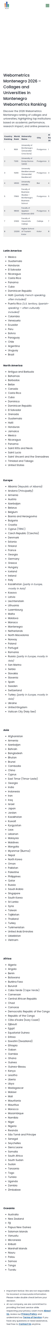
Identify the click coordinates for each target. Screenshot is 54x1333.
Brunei (11, 761)
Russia (12, 656)
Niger (11, 1122)
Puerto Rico (14, 303)
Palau (11, 1257)
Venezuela (14, 320)
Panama (13, 282)
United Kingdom (17, 707)
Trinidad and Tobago (20, 461)
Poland (12, 643)
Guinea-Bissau (17, 1066)
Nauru (11, 1252)
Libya (11, 1083)
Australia (13, 1214)
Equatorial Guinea (18, 1032)
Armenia (13, 495)
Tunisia (12, 1177)
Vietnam (13, 940)
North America (12, 365)
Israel (11, 804)
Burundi (12, 986)
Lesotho (12, 1075)
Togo (11, 1173)
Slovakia (13, 673)
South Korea (15, 897)
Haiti (10, 295)
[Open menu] (47, 5)
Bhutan (12, 757)
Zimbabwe (14, 1189)
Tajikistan (13, 914)
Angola (12, 969)
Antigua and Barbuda (21, 371)
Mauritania (14, 1100)
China (11, 770)
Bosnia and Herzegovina (22, 516)
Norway (12, 639)
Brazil (11, 354)
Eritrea (12, 1037)
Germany (13, 558)
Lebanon (13, 834)
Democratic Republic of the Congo (29, 1011)
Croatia (12, 524)
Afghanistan (15, 736)
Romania (13, 652)
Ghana (12, 1058)
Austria (12, 499)
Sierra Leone (15, 1147)
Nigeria (12, 1126)
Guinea (12, 1062)
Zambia (12, 1185)
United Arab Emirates (20, 931)
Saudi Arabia (15, 889)
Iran (10, 795)
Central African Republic (22, 998)
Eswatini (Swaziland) (20, 1041)
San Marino (14, 664)
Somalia (13, 1151)
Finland (12, 546)
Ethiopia (12, 1045)
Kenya (12, 1071)
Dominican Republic (20, 291)
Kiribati (12, 1244)
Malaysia (13, 838)
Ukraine (12, 703)
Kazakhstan (15, 584)
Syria (11, 906)
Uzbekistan (14, 936)
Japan (12, 808)
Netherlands (15, 631)
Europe (8, 480)
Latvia (11, 597)
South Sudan (15, 1160)
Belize (11, 384)
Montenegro (15, 626)
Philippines (14, 876)
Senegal (13, 1139)
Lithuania (13, 605)
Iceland (12, 571)
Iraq (10, 800)
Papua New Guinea (19, 1227)
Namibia (13, 1117)
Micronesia (14, 1240)
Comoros (13, 1007)
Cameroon (14, 994)
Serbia (12, 669)
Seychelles (14, 1143)
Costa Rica (14, 278)
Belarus (12, 507)
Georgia (13, 554)
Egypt (11, 1028)
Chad (11, 1003)
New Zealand (16, 1218)
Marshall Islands (17, 1248)
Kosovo (12, 592)
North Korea (15, 859)
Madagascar (16, 1088)
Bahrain (12, 749)
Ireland (12, 575)
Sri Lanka (13, 902)
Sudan (12, 1164)
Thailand (13, 919)
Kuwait (12, 821)
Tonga (12, 1265)
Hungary (13, 567)
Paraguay (14, 337)
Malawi (12, 1092)
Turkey (12, 694)
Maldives (13, 842)
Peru (10, 329)
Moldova (13, 618)
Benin (11, 973)
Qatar (11, 880)
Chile (11, 341)
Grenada (13, 414)
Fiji (9, 1223)
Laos (10, 829)
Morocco (13, 1109)
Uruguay (13, 350)
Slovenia (13, 677)
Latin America (12, 250)
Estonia (12, 541)
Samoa (12, 1261)
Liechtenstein (16, 601)
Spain (11, 682)
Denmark (13, 537)
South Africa (15, 1155)
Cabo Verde (15, 990)
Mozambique (16, 1113)
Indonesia (14, 791)
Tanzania (13, 1168)
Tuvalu (12, 1269)
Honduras (14, 265)
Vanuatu (13, 1235)
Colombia (14, 316)
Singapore (14, 893)
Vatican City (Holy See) (22, 711)
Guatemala (15, 261)
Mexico (12, 257)
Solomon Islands (18, 1231)
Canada (13, 388)
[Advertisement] (27, 39)
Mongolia (13, 846)
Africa (7, 958)
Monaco (13, 622)
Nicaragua (14, 274)
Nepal (11, 855)
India (11, 787)
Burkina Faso (15, 981)
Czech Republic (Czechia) (23, 533)
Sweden (13, 686)
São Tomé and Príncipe (22, 1134)
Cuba (11, 286)
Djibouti (12, 1024)
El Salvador (14, 269)
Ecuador (13, 325)
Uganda (13, 1181)
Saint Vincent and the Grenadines (28, 456)
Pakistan (13, 868)
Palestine (13, 872)
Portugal (13, 648)
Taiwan (12, 910)
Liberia (12, 1079)
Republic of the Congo (21, 1015)
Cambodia (14, 766)
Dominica (14, 401)
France (12, 550)
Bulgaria (13, 520)
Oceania (9, 1208)
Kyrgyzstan (14, 825)
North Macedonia (18, 635)
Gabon (12, 1049)
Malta (11, 614)
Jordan (12, 812)
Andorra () (20, 490)
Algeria (12, 965)
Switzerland (15, 690)
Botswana (14, 977)
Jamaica (13, 431)
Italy (10, 580)
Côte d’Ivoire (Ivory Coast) (24, 1020)
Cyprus (12, 529)
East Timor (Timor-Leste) (23, 778)
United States (16, 465)
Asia (6, 730)
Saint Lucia (14, 452)
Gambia (13, 1054)
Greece (12, 563)
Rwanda (13, 1130)
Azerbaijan (14, 503)
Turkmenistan (16, 927)
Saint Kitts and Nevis (20, 448)
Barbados (14, 380)
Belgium (13, 512)
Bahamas (14, 376)
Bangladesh (15, 753)
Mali (10, 1096)
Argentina (14, 346)
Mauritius (13, 1105)
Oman (12, 863)
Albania (12, 486)
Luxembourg (15, 609)
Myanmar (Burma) (19, 851)
